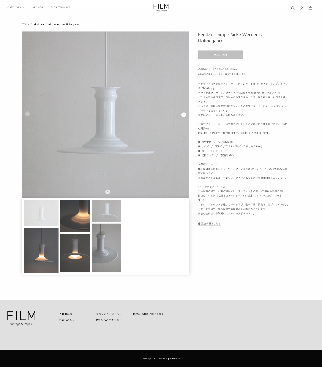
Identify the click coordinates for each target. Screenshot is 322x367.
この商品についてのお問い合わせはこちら (217, 69)
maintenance (60, 7)
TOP (24, 24)
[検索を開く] (293, 8)
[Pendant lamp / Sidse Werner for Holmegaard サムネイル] (41, 213)
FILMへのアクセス (107, 320)
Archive (37, 7)
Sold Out (220, 54)
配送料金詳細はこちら (235, 74)
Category (14, 7)
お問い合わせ (67, 320)
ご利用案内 (65, 314)
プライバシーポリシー (109, 314)
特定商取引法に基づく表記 (148, 314)
